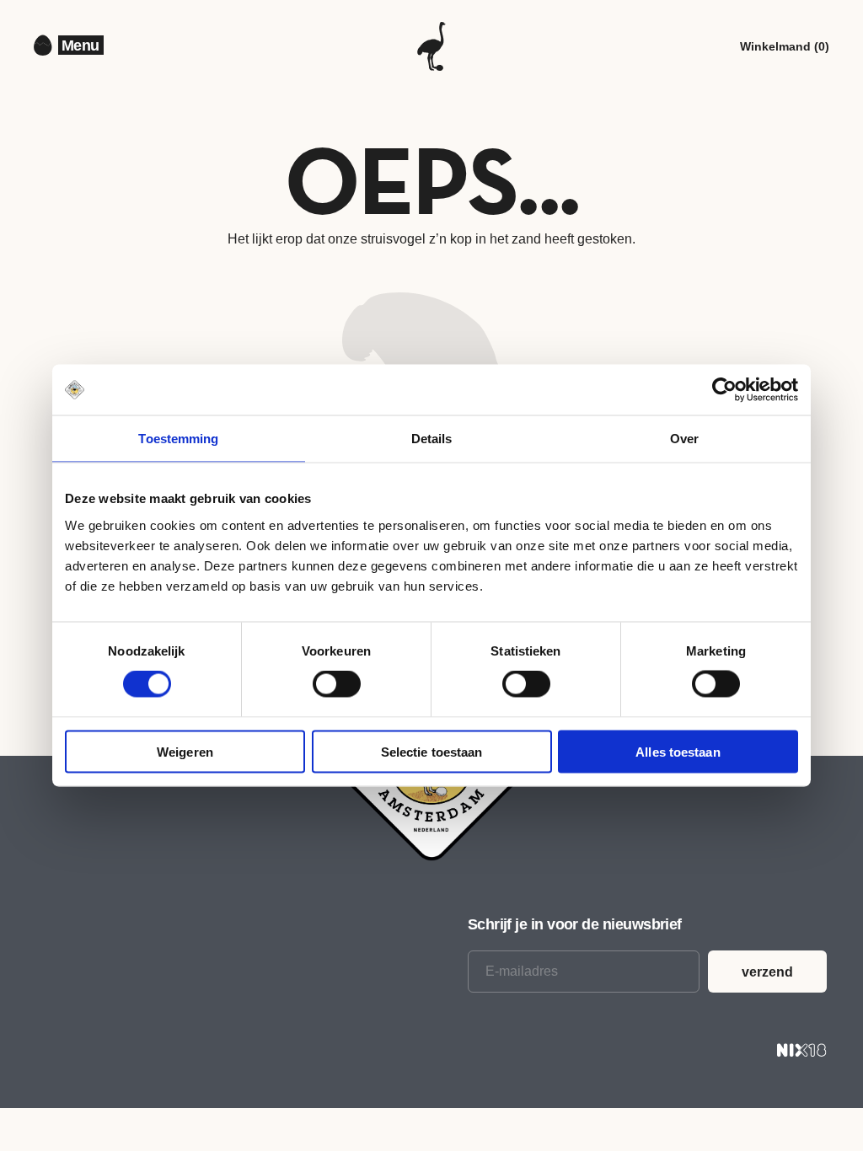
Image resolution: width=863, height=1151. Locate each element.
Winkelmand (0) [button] (784, 46)
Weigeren (185, 751)
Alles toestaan (677, 751)
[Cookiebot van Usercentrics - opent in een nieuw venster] (724, 390)
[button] (81, 46)
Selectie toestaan (432, 751)
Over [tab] (684, 438)
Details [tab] (432, 438)
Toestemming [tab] (178, 438)
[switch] (337, 684)
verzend (767, 972)
